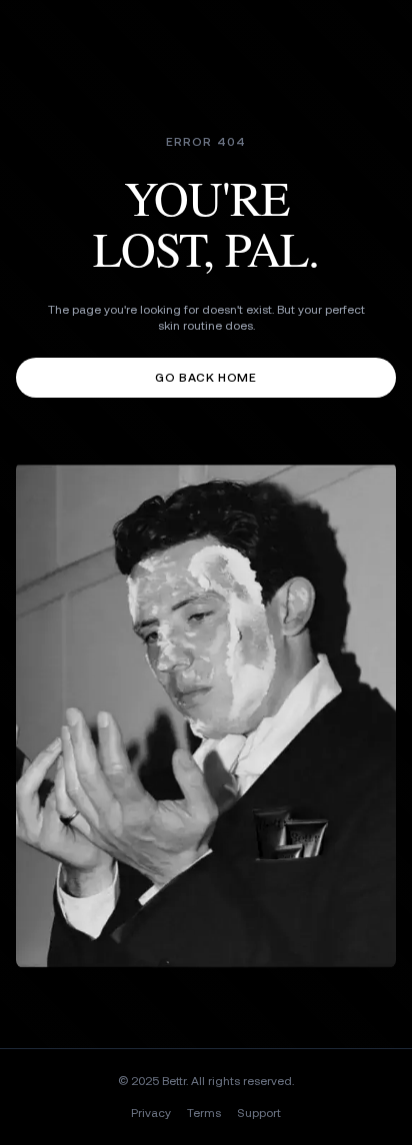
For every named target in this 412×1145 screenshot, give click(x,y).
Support (259, 1113)
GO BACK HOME (205, 378)
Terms (204, 1113)
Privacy (151, 1113)
